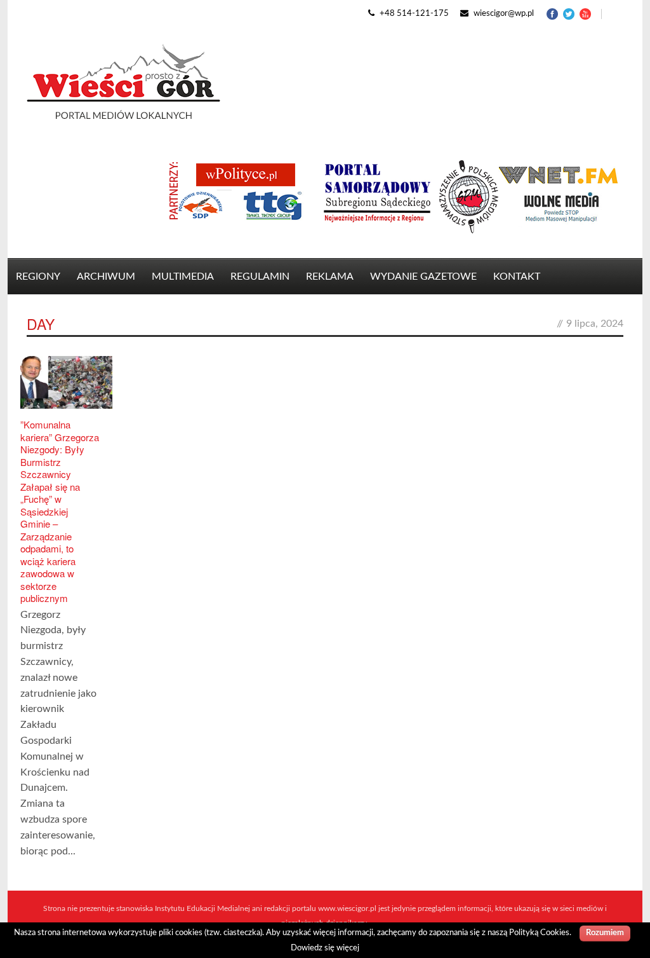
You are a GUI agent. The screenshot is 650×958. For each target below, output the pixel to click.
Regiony (38, 276)
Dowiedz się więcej (325, 947)
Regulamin (259, 276)
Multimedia (183, 276)
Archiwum (106, 276)
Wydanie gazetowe (423, 276)
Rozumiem (605, 933)
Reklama (330, 276)
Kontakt (516, 276)
